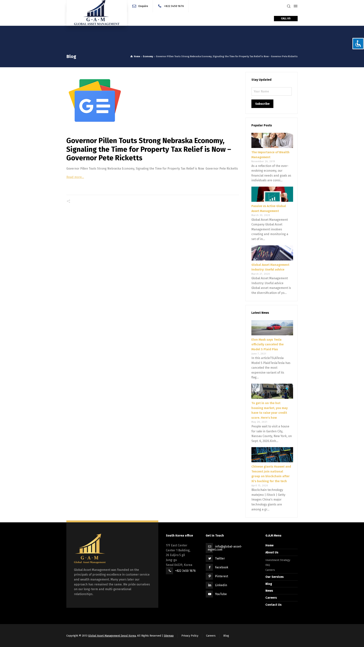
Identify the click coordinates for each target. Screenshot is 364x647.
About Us (271, 552)
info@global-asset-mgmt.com (225, 548)
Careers (270, 570)
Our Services (274, 577)
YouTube (221, 594)
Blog (268, 584)
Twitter (220, 558)
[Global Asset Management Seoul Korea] (96, 13)
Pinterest (221, 576)
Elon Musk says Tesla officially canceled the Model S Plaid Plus (267, 344)
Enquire (143, 6)
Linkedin (221, 585)
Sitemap (169, 635)
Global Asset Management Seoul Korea (112, 635)
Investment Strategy (277, 560)
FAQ (267, 565)
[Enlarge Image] (152, 100)
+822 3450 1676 (174, 6)
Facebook (221, 567)
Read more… (75, 177)
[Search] (289, 6)
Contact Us (273, 604)
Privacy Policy (189, 635)
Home (269, 545)
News (269, 590)
